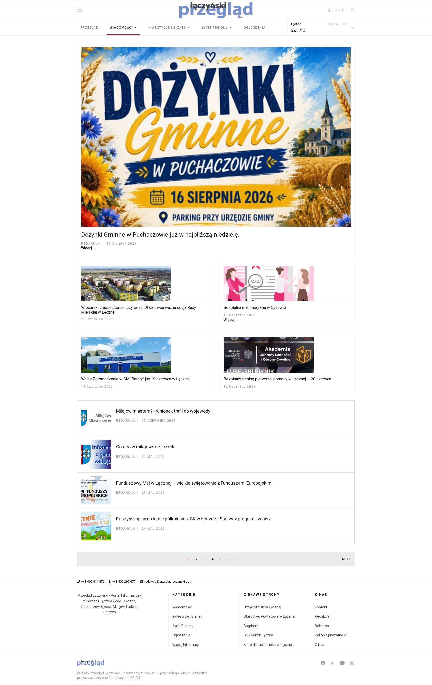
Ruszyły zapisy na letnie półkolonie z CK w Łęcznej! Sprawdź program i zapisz (193, 518)
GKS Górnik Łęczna (258, 635)
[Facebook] (323, 663)
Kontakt (321, 607)
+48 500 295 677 (124, 581)
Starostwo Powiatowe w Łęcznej (269, 616)
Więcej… (88, 248)
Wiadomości (121, 27)
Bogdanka (252, 626)
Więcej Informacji (185, 645)
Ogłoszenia (255, 27)
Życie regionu (215, 27)
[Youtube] (342, 663)
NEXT (346, 559)
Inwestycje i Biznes (167, 27)
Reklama (322, 626)
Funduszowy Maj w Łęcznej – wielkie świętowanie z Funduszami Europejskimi (194, 483)
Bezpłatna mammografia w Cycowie (255, 307)
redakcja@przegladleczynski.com (168, 581)
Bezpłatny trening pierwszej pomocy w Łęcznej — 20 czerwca (277, 379)
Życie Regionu (183, 626)
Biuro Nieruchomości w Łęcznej (268, 645)
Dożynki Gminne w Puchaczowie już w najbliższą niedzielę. (160, 234)
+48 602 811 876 (92, 581)
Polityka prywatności (331, 635)
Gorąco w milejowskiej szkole (146, 446)
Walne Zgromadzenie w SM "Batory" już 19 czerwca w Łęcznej (135, 379)
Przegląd (89, 27)
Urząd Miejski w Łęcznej (262, 607)
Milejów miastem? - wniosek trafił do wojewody (163, 411)
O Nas (319, 645)
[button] (336, 10)
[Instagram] (352, 663)
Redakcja (322, 616)
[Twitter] (332, 663)
